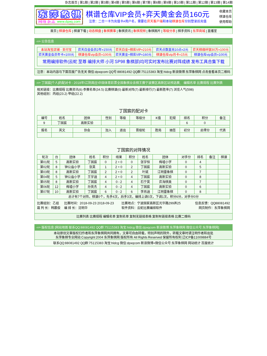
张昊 (92, 167)
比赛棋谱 (111, 89)
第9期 (167, 2)
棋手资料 (184, 31)
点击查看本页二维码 (216, 72)
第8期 (157, 2)
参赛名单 (89, 89)
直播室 (212, 31)
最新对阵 (128, 89)
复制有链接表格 (163, 216)
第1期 (84, 2)
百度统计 (207, 243)
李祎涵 (145, 192)
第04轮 (45, 177)
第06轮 (45, 187)
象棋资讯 (124, 31)
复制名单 (122, 216)
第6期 (136, 2)
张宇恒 (145, 162)
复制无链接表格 (140, 216)
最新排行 (145, 89)
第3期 (105, 2)
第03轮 (45, 172)
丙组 (56, 94)
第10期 (179, 2)
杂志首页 (71, 2)
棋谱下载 (80, 31)
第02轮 (45, 167)
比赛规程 (203, 83)
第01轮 (45, 162)
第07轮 (45, 192)
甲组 (71, 94)
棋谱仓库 (225, 17)
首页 (53, 31)
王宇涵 (92, 177)
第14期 (228, 2)
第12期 (203, 2)
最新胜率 (162, 89)
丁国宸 (92, 162)
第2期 (94, 2)
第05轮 (45, 182)
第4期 (115, 2)
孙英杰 (92, 187)
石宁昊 (145, 182)
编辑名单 (190, 83)
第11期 (191, 2)
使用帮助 (225, 22)
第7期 (146, 2)
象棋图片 (154, 31)
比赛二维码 (183, 216)
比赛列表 (216, 83)
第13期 (215, 2)
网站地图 (62, 227)
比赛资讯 (72, 89)
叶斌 (145, 172)
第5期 (126, 2)
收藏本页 (225, 11)
